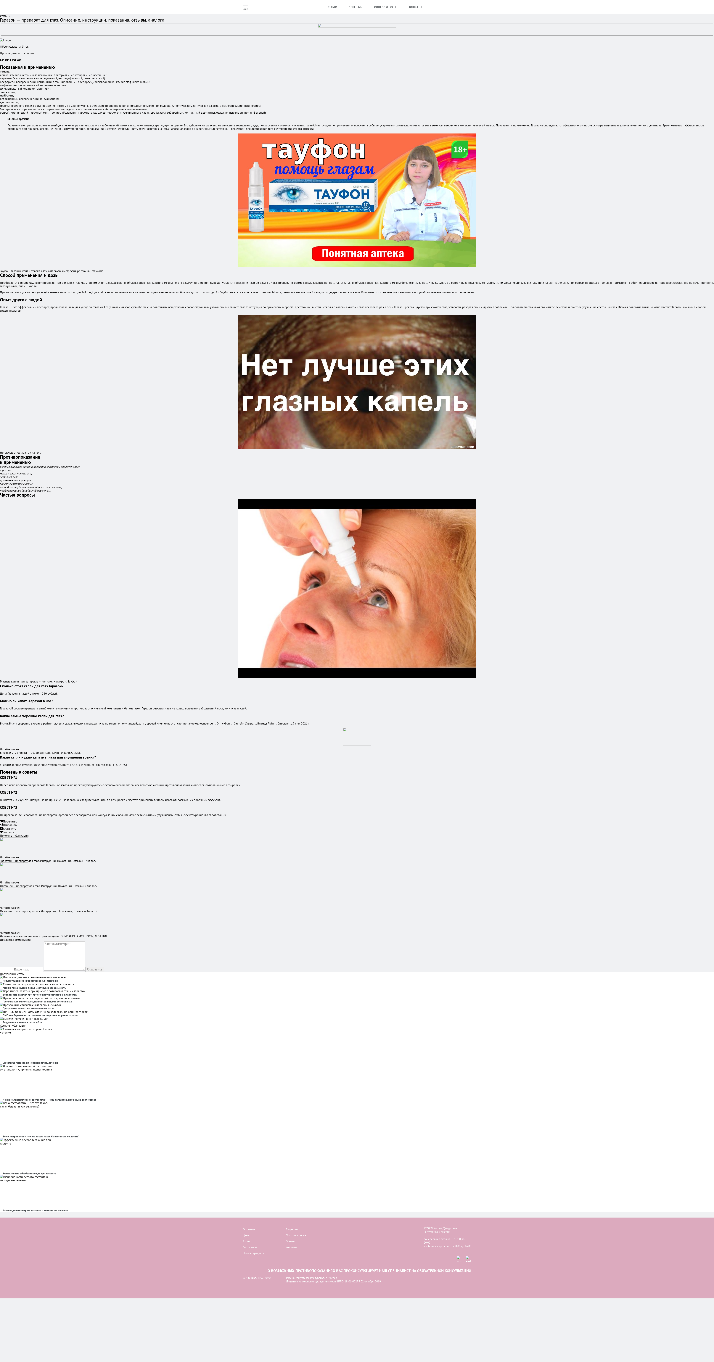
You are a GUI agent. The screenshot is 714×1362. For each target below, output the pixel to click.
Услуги (332, 7)
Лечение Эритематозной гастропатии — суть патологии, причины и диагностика (49, 1099)
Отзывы (290, 1241)
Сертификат (250, 1247)
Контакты (415, 7)
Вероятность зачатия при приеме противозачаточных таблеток (40, 994)
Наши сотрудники (253, 1253)
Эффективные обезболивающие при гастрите (29, 1173)
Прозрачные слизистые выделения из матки (28, 1008)
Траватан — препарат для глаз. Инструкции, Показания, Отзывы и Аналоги (48, 861)
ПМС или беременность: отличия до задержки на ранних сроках (40, 1015)
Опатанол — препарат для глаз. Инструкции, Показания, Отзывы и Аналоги (48, 886)
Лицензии (356, 7)
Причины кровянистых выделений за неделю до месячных (37, 1001)
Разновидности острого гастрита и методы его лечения (35, 1210)
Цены (246, 1235)
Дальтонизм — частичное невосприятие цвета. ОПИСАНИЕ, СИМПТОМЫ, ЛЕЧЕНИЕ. (54, 936)
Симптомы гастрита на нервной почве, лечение (30, 1062)
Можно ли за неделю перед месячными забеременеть (34, 987)
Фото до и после (385, 7)
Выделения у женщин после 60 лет (23, 1022)
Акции (246, 1241)
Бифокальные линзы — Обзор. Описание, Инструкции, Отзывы (40, 752)
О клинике (249, 1229)
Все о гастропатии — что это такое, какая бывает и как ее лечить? (41, 1136)
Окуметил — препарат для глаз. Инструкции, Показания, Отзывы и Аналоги (48, 911)
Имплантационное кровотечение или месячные (30, 980)
